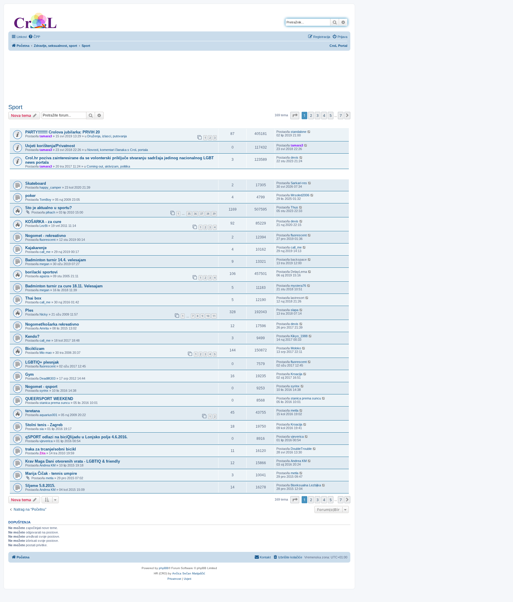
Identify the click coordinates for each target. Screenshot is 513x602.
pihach (50, 212)
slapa (294, 310)
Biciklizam (35, 348)
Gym (29, 374)
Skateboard (35, 183)
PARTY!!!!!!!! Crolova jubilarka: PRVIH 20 (62, 132)
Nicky (43, 314)
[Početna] (35, 19)
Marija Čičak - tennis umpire (51, 473)
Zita (42, 453)
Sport (15, 107)
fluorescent (47, 239)
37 (201, 214)
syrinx (43, 390)
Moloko (296, 348)
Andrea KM (47, 465)
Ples (29, 310)
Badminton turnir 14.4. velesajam (55, 260)
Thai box (33, 298)
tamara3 (45, 136)
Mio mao (45, 352)
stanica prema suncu (54, 402)
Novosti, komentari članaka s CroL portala (117, 150)
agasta (44, 276)
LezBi (43, 225)
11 (214, 316)
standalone (298, 131)
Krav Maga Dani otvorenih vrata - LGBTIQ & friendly (72, 461)
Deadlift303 (47, 378)
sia (41, 429)
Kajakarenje (36, 248)
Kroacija (296, 374)
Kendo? (32, 336)
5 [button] (331, 115)
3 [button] (317, 115)
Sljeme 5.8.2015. (40, 485)
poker (30, 195)
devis (294, 157)
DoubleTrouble (301, 448)
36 (195, 214)
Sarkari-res (299, 183)
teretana (32, 411)
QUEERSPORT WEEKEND (49, 398)
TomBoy (45, 199)
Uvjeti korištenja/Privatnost (50, 146)
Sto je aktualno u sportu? (48, 208)
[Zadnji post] (309, 131)
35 (189, 214)
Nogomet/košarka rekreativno (52, 324)
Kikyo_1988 (299, 336)
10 (207, 316)
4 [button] (324, 115)
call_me (44, 252)
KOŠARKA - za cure (43, 221)
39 (214, 214)
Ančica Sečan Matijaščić (188, 573)
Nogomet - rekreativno (45, 235)
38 (207, 214)
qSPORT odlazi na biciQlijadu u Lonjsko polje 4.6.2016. (76, 437)
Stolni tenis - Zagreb (44, 425)
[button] (294, 115)
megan (44, 264)
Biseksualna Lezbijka (306, 485)
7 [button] (341, 115)
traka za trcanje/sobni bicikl (50, 449)
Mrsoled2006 (300, 195)
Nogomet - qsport (41, 386)
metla (294, 410)
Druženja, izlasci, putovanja (107, 136)
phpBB (163, 568)
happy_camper (50, 187)
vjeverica (46, 441)
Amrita (44, 328)
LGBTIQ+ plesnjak (42, 362)
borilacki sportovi (41, 272)
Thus (294, 207)
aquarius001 (48, 415)
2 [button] (311, 115)
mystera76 (298, 285)
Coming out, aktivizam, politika (108, 166)
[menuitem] (34, 36)
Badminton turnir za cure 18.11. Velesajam (64, 286)
